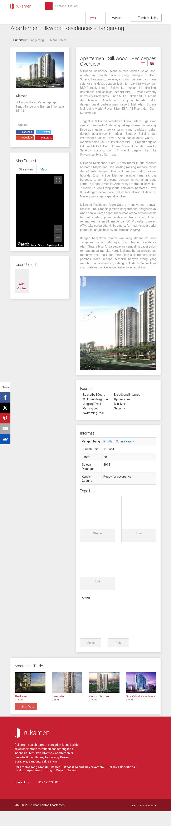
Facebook (27, 132)
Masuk (116, 18)
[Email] (5, 428)
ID (96, 18)
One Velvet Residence (140, 696)
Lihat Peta (27, 706)
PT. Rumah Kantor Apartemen (45, 805)
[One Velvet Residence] (141, 682)
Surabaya (21, 761)
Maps (59, 770)
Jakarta (20, 757)
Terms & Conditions (121, 767)
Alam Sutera (58, 40)
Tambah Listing (147, 17)
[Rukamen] (20, 5)
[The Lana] (30, 682)
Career (71, 770)
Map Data (31, 245)
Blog (49, 770)
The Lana (21, 696)
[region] (40, 210)
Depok (39, 757)
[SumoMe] (5, 439)
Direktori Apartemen (28, 770)
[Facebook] (5, 397)
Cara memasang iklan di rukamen (37, 767)
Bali (44, 761)
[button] (97, 519)
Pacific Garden (99, 696)
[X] (5, 408)
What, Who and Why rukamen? (84, 767)
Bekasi (64, 757)
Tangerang (36, 40)
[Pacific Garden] (104, 682)
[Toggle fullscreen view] (58, 180)
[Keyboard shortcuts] (22, 245)
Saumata (58, 696)
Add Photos (21, 286)
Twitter (46, 132)
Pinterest (46, 137)
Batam (52, 761)
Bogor (30, 757)
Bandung (34, 761)
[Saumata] (67, 682)
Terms (41, 245)
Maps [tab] (44, 169)
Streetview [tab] (26, 169)
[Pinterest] (5, 418)
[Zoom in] (58, 229)
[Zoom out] (58, 238)
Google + (27, 137)
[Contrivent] (142, 805)
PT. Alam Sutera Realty (118, 441)
